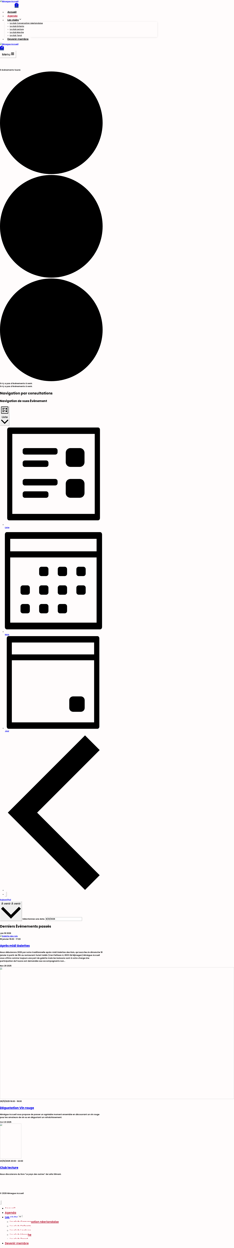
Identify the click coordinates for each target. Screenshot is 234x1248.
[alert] (51, 383)
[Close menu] (0, 1202)
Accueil (11, 12)
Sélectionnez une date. (33, 919)
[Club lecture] (10, 1158)
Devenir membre (18, 39)
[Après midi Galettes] (9, 936)
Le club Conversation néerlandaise (26, 23)
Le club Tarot (16, 35)
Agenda (12, 16)
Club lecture (9, 1168)
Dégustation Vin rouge (17, 1108)
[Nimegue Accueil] (9, 1)
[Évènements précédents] (54, 890)
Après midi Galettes (15, 946)
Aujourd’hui (5, 899)
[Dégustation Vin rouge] (117, 1098)
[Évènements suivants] (6, 894)
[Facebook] (17, 6)
